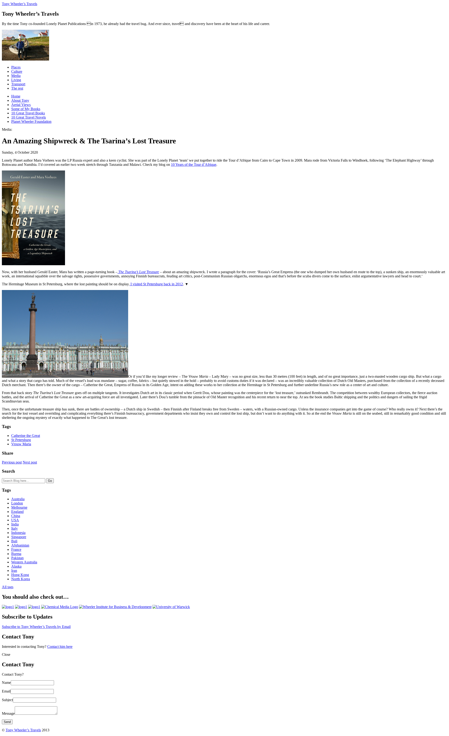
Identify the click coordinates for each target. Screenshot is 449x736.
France (16, 549)
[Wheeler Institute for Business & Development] (115, 607)
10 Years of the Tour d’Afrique (193, 165)
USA (15, 520)
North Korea (20, 579)
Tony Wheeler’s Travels (19, 4)
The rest (17, 88)
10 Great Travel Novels (28, 117)
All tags (7, 587)
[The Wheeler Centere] (21, 607)
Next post (30, 462)
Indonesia (18, 533)
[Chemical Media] (59, 607)
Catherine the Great (25, 436)
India (15, 524)
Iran (14, 571)
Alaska (16, 566)
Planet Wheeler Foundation (31, 121)
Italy (14, 528)
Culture (16, 71)
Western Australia (24, 562)
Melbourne (19, 507)
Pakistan (17, 558)
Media (16, 76)
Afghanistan (20, 545)
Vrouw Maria (21, 444)
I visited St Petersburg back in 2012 (156, 284)
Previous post (12, 462)
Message (8, 713)
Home (15, 96)
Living (16, 80)
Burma (16, 554)
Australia (18, 499)
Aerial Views (21, 105)
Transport (18, 84)
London (17, 503)
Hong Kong (20, 575)
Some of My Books (25, 109)
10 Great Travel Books (28, 113)
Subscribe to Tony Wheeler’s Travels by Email (36, 627)
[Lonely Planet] (8, 607)
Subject (7, 700)
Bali (14, 541)
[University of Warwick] (171, 607)
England (17, 512)
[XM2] (34, 607)
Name (6, 683)
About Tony (20, 100)
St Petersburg (21, 440)
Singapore (18, 537)
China (15, 516)
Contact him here (59, 647)
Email (6, 691)
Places (16, 67)
